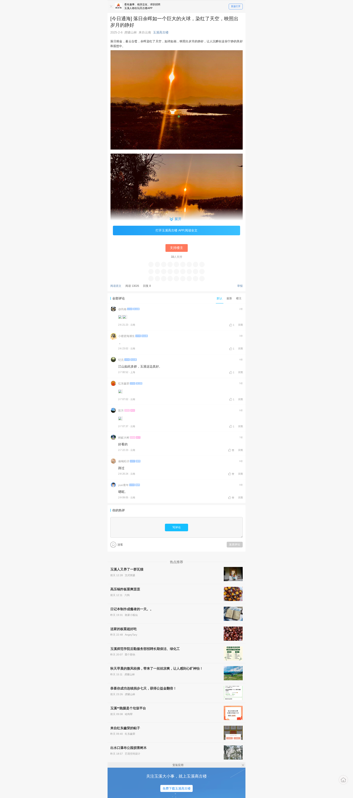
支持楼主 (176, 248)
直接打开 (235, 6)
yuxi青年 (123, 485)
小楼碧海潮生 (126, 336)
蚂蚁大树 (123, 437)
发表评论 (234, 544)
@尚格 (122, 309)
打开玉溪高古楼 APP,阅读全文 (176, 230)
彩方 (121, 410)
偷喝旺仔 (123, 461)
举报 (240, 285)
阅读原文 (115, 285)
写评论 (176, 527)
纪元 (121, 359)
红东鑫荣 (123, 383)
